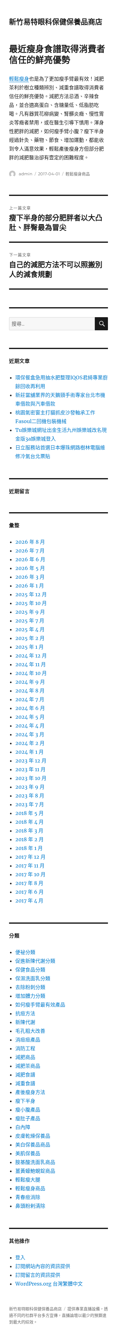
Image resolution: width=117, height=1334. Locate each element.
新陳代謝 (25, 1022)
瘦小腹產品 (27, 1110)
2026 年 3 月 (30, 577)
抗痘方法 (25, 1013)
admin (25, 173)
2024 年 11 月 (30, 664)
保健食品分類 (30, 970)
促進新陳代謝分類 (35, 961)
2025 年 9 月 (30, 612)
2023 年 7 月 (29, 804)
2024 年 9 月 (30, 682)
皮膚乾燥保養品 (32, 1136)
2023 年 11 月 (30, 769)
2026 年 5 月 (30, 568)
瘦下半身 (25, 1101)
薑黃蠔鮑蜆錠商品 (35, 1171)
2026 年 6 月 (30, 559)
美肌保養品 (27, 1153)
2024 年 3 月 (29, 734)
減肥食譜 (25, 1075)
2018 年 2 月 (29, 839)
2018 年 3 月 (29, 830)
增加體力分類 (30, 996)
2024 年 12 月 (31, 655)
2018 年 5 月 (29, 813)
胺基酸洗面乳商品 (35, 1162)
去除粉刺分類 (30, 987)
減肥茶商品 (27, 1066)
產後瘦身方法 (30, 1092)
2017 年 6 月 (29, 892)
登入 (20, 1257)
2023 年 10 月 (30, 778)
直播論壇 (70, 1315)
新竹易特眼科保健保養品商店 (55, 21)
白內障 (22, 1127)
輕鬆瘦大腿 (27, 1180)
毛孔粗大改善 (30, 1031)
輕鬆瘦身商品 (78, 173)
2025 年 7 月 (29, 620)
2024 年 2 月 (30, 743)
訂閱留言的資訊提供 (37, 1275)
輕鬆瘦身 (19, 79)
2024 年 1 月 (29, 752)
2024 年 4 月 (30, 725)
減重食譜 (25, 1083)
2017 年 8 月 (29, 883)
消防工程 (25, 1048)
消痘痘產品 (27, 1040)
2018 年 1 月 (29, 848)
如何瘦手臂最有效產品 (40, 1005)
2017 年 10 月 (30, 874)
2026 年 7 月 (30, 550)
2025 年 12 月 (31, 594)
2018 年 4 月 (29, 822)
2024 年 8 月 (30, 690)
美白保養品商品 (32, 1145)
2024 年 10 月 (31, 673)
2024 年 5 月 (30, 717)
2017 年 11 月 (30, 865)
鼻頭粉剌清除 (30, 1206)
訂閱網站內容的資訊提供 (42, 1266)
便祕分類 (25, 952)
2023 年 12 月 (30, 760)
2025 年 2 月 (30, 638)
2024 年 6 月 (30, 708)
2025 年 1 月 (29, 647)
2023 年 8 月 (29, 795)
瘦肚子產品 (27, 1118)
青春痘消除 (27, 1197)
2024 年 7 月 (29, 699)
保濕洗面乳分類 (32, 978)
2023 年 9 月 (30, 787)
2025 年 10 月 (31, 603)
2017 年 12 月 (30, 857)
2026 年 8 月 (30, 542)
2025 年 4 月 (30, 629)
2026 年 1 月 (29, 585)
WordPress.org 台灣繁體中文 (49, 1284)
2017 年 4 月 (29, 900)
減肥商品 (25, 1057)
